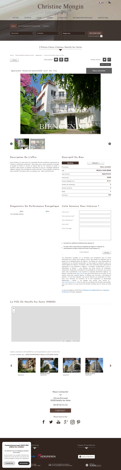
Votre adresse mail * (68, 216)
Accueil (16, 18)
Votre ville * (65, 224)
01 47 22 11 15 (60, 405)
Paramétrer (9, 463)
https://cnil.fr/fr (80, 273)
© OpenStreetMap (76, 341)
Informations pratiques (82, 18)
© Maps (68, 341)
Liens (32, 465)
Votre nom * (66, 212)
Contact (60, 410)
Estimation (62, 18)
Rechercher (95, 33)
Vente (13, 26)
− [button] (13, 311)
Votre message (66, 228)
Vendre (50, 18)
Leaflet (63, 341)
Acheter (27, 18)
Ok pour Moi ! (24, 463)
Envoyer (107, 252)
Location (46, 26)
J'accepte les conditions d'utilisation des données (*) (78, 243)
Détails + (95, 163)
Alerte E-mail (103, 18)
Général (70, 163)
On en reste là (23, 444)
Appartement (39, 55)
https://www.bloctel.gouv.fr (69, 282)
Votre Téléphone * (67, 220)
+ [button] (13, 308)
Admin (35, 465)
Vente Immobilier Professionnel (29, 26)
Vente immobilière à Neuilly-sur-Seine (24, 55)
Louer (39, 18)
